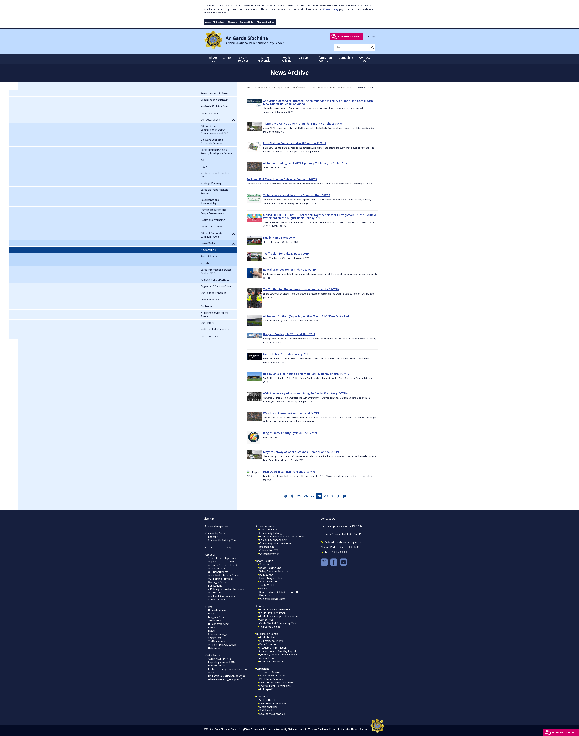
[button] (233, 120)
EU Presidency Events (271, 640)
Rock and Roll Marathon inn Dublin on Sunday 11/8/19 (282, 179)
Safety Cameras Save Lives (274, 571)
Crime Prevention (266, 526)
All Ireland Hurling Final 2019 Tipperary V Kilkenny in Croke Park (305, 163)
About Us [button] (213, 59)
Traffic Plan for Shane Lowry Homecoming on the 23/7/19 (301, 289)
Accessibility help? (349, 36)
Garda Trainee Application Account (279, 616)
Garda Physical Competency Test (277, 623)
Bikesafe (264, 588)
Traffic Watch (266, 585)
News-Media (346, 87)
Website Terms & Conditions (314, 729)
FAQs (247, 729)
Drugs (211, 613)
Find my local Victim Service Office (226, 675)
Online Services (216, 568)
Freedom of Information (273, 647)
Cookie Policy (331, 9)
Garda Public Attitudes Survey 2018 (286, 354)
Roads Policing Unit (270, 567)
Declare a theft (216, 665)
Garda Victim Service (219, 658)
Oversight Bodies (218, 582)
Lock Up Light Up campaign (275, 686)
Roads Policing (264, 561)
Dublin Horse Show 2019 (279, 237)
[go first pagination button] (286, 496)
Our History (214, 592)
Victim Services (213, 655)
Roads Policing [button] (286, 59)
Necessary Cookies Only (240, 22)
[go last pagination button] (345, 496)
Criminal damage (217, 634)
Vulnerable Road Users (272, 598)
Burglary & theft (217, 617)
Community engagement (273, 540)
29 (326, 495)
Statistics (264, 564)
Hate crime (214, 648)
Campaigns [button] (346, 57)
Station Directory (269, 700)
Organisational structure (222, 561)
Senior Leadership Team (222, 558)
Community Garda (215, 533)
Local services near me (272, 713)
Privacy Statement (361, 729)
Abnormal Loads (268, 581)
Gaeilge (371, 36)
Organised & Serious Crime (223, 575)
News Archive (365, 87)
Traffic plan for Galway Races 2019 (286, 253)
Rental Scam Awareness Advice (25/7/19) (289, 269)
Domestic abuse (217, 610)
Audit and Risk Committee (222, 596)
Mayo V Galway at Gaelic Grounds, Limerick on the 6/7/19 (301, 452)
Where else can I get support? (225, 679)
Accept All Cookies (214, 22)
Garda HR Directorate (271, 661)
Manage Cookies (265, 22)
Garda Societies (216, 599)
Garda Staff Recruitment (272, 613)
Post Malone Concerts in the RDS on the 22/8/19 (294, 143)
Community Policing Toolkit (223, 540)
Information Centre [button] (324, 59)
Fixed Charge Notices (271, 578)
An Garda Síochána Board (222, 565)
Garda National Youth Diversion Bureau (281, 536)
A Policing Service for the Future (226, 589)
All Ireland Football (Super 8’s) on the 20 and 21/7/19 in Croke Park (306, 316)
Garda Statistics (268, 637)
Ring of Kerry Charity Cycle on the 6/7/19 (290, 433)
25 (299, 495)
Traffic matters (216, 641)
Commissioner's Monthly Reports (278, 651)
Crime (208, 606)
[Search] (372, 47)
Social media (266, 710)
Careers (260, 606)
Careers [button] (303, 57)
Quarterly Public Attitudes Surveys (278, 654)
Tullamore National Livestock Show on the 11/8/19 (296, 195)
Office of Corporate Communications (315, 87)
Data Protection (268, 644)
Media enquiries (268, 707)
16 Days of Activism (270, 672)
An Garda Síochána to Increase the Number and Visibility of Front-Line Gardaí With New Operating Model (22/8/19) (318, 102)
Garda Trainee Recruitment (274, 609)
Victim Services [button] (243, 59)
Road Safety (266, 574)
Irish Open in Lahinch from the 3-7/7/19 (289, 471)
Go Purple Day (267, 689)
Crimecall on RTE (268, 550)
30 (332, 495)
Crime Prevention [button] (265, 59)
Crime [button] (227, 57)
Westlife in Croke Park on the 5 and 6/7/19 (291, 413)
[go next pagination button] (339, 496)
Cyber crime (214, 637)
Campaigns (262, 668)
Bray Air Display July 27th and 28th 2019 (289, 334)
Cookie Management (217, 526)
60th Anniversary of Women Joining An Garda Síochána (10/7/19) (305, 393)
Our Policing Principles (221, 578)
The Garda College (269, 626)
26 (306, 495)
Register (213, 536)
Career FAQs (266, 619)
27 (312, 495)
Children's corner (269, 553)
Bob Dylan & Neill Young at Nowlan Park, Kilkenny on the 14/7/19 (306, 374)
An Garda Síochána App (218, 547)
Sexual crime (215, 620)
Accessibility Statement (287, 729)
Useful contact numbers (272, 703)
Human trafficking (218, 624)
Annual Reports (268, 658)
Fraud (211, 630)
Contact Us (262, 696)
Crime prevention (269, 529)
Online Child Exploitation (222, 644)
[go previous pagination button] (292, 496)
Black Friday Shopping (271, 679)
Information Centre (267, 634)
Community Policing (270, 533)
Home (250, 87)
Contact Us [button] (364, 59)
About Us (262, 87)
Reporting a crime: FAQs (221, 662)
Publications (215, 585)
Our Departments (281, 87)
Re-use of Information (340, 729)
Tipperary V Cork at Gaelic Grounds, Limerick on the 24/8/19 (302, 123)
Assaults (213, 627)
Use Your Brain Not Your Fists (276, 682)
